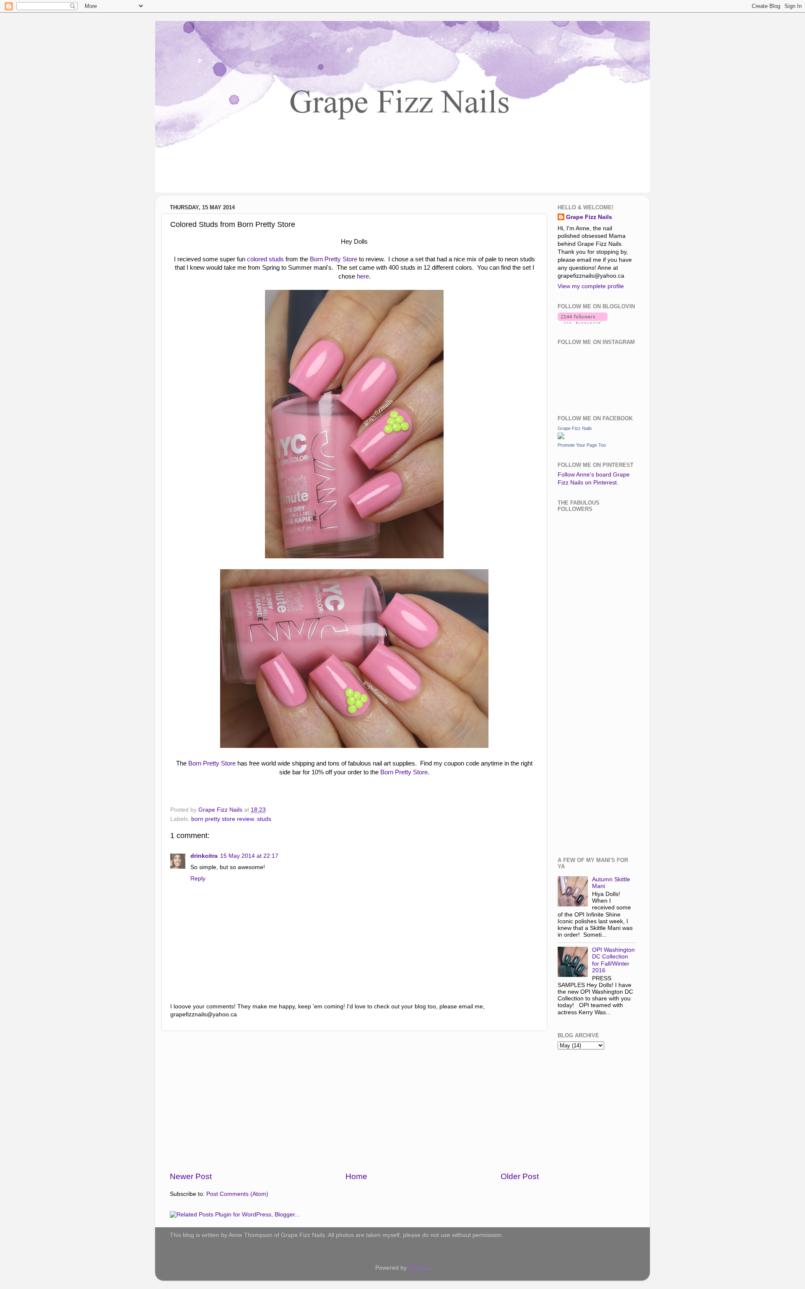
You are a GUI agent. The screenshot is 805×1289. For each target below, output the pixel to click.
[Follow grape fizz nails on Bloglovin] (583, 322)
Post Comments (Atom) (237, 1194)
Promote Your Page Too (582, 445)
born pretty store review (222, 819)
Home (356, 1176)
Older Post (520, 1176)
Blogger (418, 1268)
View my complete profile (591, 286)
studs (264, 819)
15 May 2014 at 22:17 (249, 856)
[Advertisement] (354, 1101)
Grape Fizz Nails (589, 217)
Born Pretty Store (333, 259)
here (363, 276)
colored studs (265, 259)
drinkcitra (204, 856)
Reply (197, 878)
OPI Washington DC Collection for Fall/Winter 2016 (613, 960)
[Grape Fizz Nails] (561, 437)
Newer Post (191, 1176)
